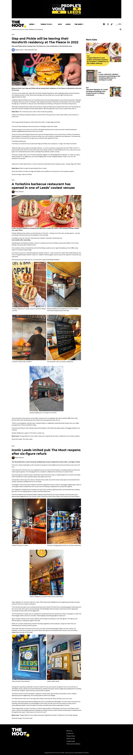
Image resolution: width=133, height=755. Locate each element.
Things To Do (46, 24)
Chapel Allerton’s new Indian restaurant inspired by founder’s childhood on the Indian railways (49, 715)
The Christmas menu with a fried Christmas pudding (36, 111)
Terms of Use (70, 738)
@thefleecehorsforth (24, 131)
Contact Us (70, 733)
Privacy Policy (70, 736)
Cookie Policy (70, 741)
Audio (68, 24)
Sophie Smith (19, 50)
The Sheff (78, 24)
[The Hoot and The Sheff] (19, 24)
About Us (69, 731)
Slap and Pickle (27, 174)
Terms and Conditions (73, 744)
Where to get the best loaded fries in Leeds (32, 168)
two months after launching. (21, 240)
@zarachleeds (57, 156)
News (31, 24)
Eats (60, 24)
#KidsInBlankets (55, 155)
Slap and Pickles (76, 164)
